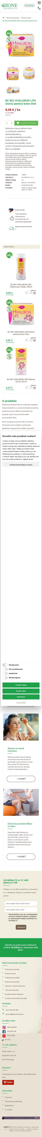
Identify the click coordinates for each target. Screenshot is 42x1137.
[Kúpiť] (34, 293)
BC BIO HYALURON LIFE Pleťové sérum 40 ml (21, 380)
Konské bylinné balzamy (14, 994)
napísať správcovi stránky (16, 1129)
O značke (8, 1110)
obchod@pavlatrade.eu (14, 1014)
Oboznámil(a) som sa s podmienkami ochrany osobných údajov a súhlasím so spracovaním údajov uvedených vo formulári (23, 917)
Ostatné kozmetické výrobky (16, 998)
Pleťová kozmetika (12, 969)
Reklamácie (9, 1106)
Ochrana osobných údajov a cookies (21, 464)
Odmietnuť (21, 697)
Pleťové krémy (10, 974)
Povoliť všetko (21, 685)
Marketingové (14, 678)
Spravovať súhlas (25, 1131)
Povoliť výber (21, 691)
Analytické (13, 673)
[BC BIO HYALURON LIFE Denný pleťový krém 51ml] (21, 47)
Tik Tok (7, 1040)
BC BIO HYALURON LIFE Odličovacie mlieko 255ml (21, 285)
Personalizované (16, 669)
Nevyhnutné (14, 665)
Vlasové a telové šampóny (15, 986)
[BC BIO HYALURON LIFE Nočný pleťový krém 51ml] (21, 314)
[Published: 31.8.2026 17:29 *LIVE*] (13, 1127)
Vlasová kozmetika (12, 982)
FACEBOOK (11, 1031)
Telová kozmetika (12, 990)
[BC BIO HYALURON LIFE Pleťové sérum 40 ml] (21, 361)
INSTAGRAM (12, 1027)
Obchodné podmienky (13, 1101)
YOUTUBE (11, 1035)
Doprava (8, 1097)
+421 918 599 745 (11, 1010)
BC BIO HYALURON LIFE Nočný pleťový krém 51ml (21, 333)
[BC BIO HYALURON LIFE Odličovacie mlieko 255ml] (21, 267)
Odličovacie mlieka (12, 978)
